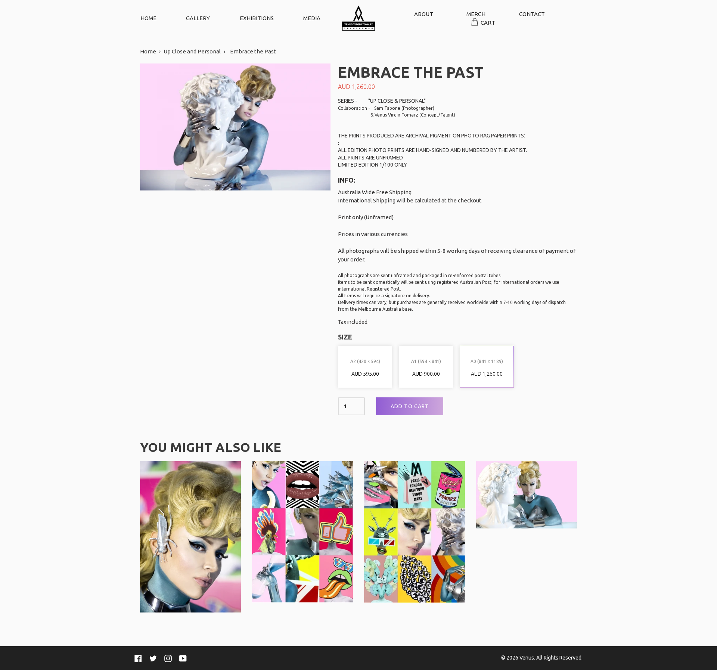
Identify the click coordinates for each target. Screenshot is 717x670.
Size (345, 337)
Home (148, 51)
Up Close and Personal (192, 51)
